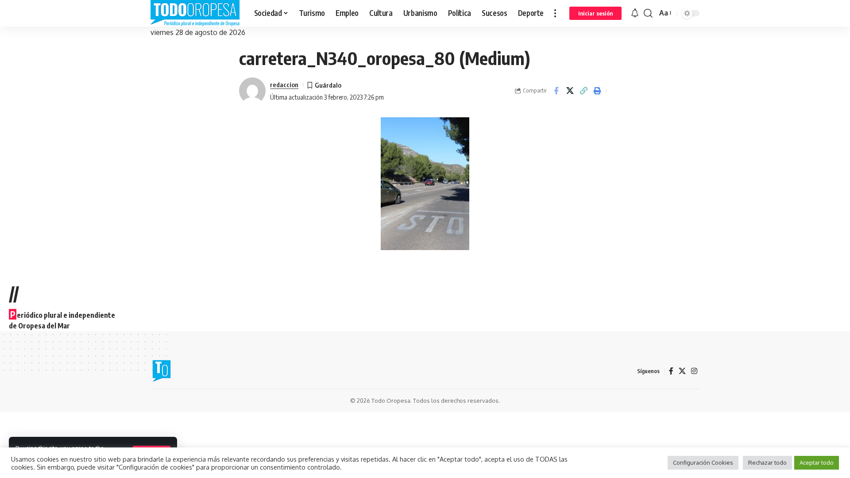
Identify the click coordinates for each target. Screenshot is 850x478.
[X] (682, 371)
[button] (555, 13)
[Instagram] (694, 371)
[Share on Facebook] (556, 91)
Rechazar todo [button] (767, 462)
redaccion (284, 85)
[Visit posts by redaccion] (252, 90)
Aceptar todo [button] (817, 462)
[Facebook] (671, 371)
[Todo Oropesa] (195, 13)
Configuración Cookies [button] (703, 462)
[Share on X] (570, 91)
